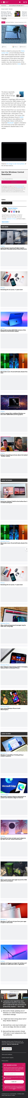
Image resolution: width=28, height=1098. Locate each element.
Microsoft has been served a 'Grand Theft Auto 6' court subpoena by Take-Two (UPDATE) (14, 1033)
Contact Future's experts (7, 1057)
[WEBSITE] (17, 212)
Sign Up (14, 1082)
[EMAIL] (19, 212)
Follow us (16, 46)
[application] (14, 151)
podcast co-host (11, 219)
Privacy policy (5, 1060)
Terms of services (18, 186)
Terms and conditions (7, 1054)
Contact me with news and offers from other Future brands (14, 1078)
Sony (19, 64)
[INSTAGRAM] (12, 212)
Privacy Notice (20, 187)
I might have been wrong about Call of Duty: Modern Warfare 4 (14, 1019)
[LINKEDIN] (14, 212)
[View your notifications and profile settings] (19, 2)
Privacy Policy (19, 1087)
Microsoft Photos (6, 203)
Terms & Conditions (12, 1088)
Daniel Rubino (10, 22)
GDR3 (21, 117)
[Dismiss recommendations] (26, 9)
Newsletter (24, 46)
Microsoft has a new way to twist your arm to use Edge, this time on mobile (14, 1026)
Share (5, 46)
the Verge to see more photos (15, 164)
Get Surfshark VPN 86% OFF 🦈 (16, 5)
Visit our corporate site (12, 1044)
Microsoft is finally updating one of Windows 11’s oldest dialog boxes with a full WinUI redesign (15, 1012)
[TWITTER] (9, 212)
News (3, 22)
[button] (26, 2)
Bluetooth (11, 123)
